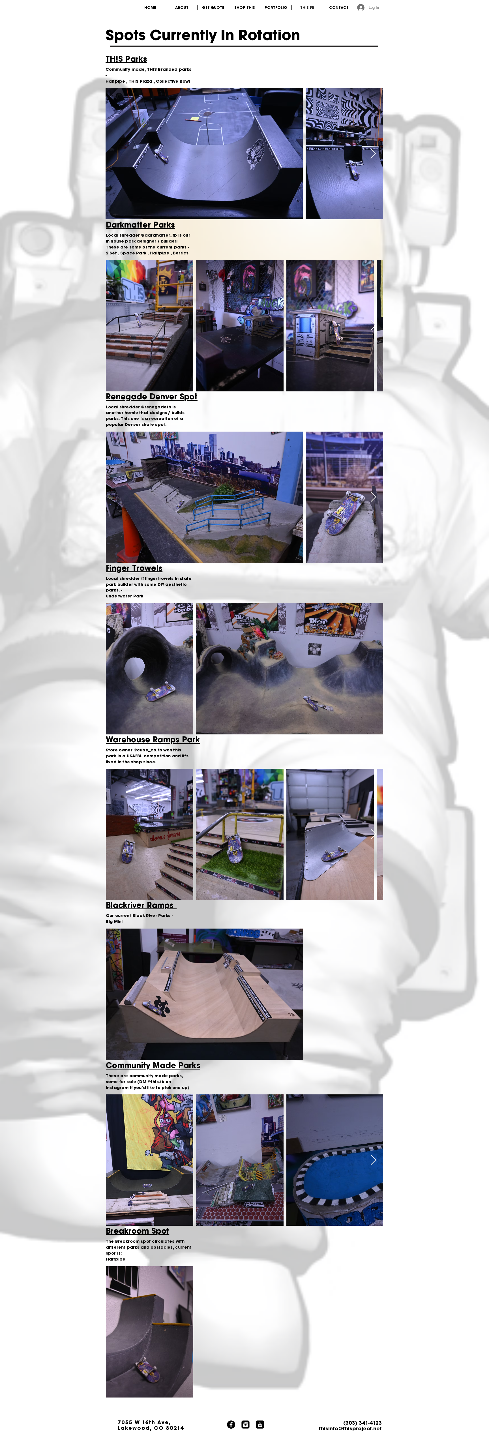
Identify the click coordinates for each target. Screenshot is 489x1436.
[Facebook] (231, 1424)
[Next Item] (373, 153)
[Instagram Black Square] (245, 1424)
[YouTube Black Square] (260, 1424)
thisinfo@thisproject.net (350, 1428)
